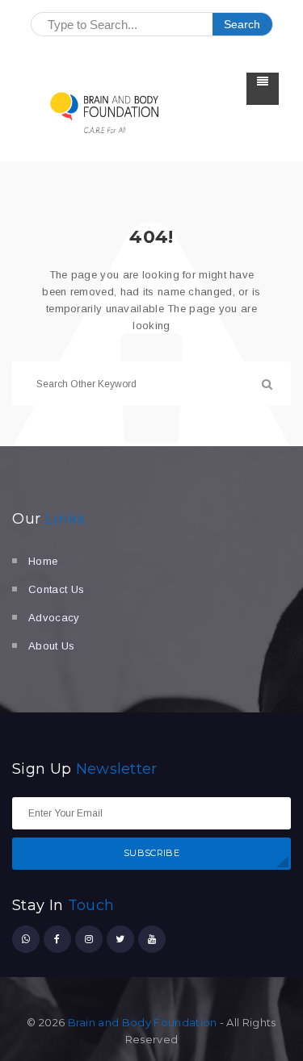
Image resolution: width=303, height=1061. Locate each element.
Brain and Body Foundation (142, 1022)
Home (42, 561)
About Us (51, 646)
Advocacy (54, 618)
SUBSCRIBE (151, 852)
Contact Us (56, 589)
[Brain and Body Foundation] (105, 111)
